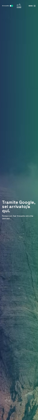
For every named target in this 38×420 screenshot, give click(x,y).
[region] (19, 210)
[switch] (11, 6)
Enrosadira (5, 5)
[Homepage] (19, 6)
